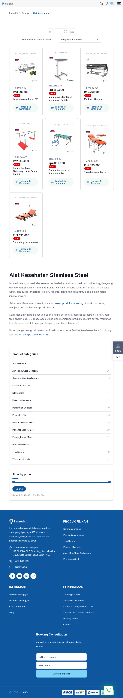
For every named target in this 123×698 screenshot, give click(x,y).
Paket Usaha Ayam (21, 400)
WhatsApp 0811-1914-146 (33, 334)
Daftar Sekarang (61, 673)
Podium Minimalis (20, 444)
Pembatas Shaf (19, 415)
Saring (19, 489)
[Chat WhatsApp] (108, 690)
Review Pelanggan (18, 594)
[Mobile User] (107, 3)
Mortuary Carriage (93, 99)
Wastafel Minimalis (21, 459)
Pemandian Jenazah (22, 407)
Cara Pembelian (17, 606)
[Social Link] (12, 576)
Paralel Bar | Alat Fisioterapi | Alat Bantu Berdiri (25, 171)
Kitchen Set (18, 393)
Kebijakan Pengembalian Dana (78, 606)
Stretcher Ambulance (95, 172)
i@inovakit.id (21, 566)
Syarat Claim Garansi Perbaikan (79, 612)
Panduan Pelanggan (19, 600)
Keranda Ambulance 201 (25, 99)
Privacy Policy (70, 618)
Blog (11, 612)
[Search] (101, 3)
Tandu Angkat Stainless (25, 242)
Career (66, 624)
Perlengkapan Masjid (22, 437)
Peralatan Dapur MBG (23, 422)
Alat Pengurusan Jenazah (25, 370)
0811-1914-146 (22, 560)
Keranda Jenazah (21, 385)
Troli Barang (18, 452)
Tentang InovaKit (72, 594)
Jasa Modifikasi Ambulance (25, 378)
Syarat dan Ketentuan (74, 600)
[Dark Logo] (7, 4)
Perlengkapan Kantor (22, 430)
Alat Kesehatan (19, 363)
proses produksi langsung (68, 303)
